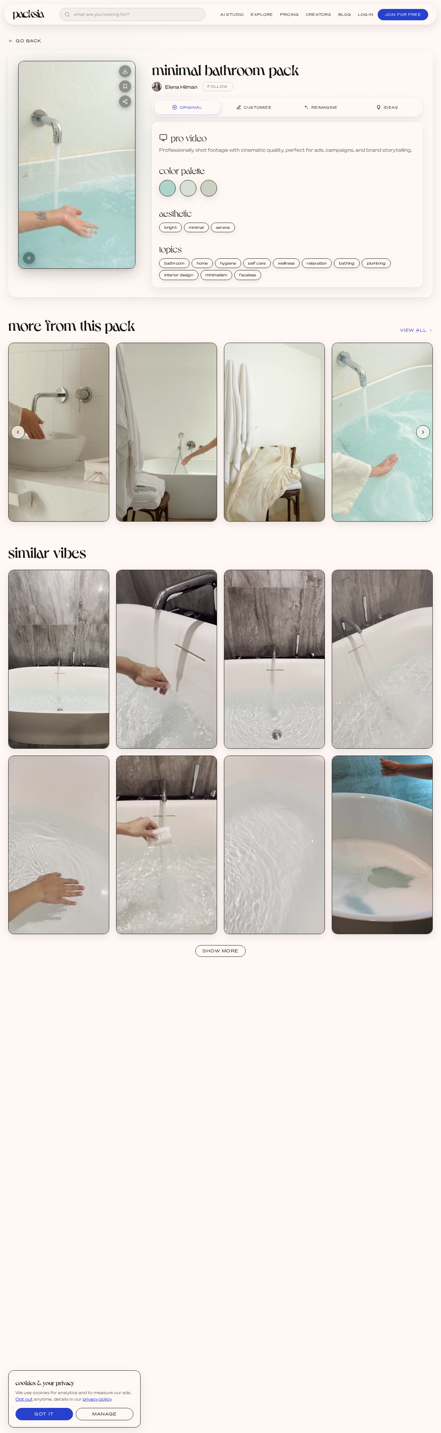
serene (223, 227)
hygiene (228, 263)
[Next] (423, 432)
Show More (220, 950)
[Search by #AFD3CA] (167, 188)
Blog (344, 14)
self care (257, 263)
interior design (178, 274)
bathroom (174, 263)
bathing (347, 263)
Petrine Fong (31, 739)
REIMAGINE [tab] (324, 107)
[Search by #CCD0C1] (209, 188)
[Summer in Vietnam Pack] (382, 845)
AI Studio (232, 14)
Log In (365, 14)
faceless (247, 274)
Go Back (29, 40)
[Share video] (125, 101)
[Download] (125, 71)
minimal (196, 227)
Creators (318, 14)
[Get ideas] (99, 391)
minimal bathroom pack (225, 69)
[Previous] (18, 432)
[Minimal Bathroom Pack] (59, 432)
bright (170, 227)
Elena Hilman (181, 87)
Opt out (24, 1399)
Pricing (289, 14)
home (202, 263)
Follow (217, 86)
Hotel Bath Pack (35, 733)
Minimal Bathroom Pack (43, 506)
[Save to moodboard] (125, 86)
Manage (104, 1413)
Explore (262, 14)
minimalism (216, 274)
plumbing (376, 263)
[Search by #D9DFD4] (188, 188)
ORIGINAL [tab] (191, 107)
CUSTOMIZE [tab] (257, 107)
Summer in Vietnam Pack (368, 918)
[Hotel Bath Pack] (59, 659)
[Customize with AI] (99, 378)
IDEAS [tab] (391, 107)
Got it (44, 1413)
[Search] (67, 14)
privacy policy (97, 1399)
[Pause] (29, 258)
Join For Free (403, 14)
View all (413, 330)
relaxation (317, 263)
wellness (286, 263)
